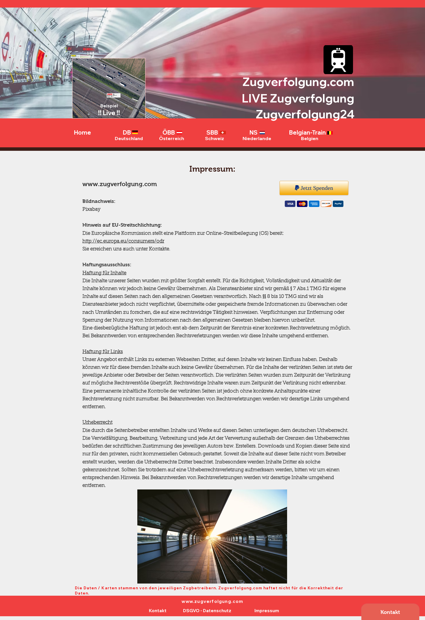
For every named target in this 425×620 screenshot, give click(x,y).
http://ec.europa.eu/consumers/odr (123, 241)
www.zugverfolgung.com (119, 184)
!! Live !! (109, 113)
